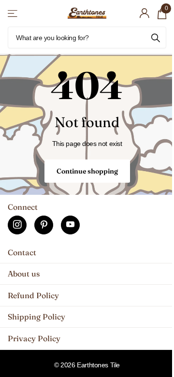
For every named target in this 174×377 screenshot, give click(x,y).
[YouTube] (70, 225)
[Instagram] (17, 225)
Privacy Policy (34, 338)
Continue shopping (87, 171)
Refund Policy (33, 295)
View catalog (13, 13)
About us (24, 273)
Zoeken (155, 37)
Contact (22, 252)
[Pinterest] (43, 225)
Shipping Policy (36, 316)
